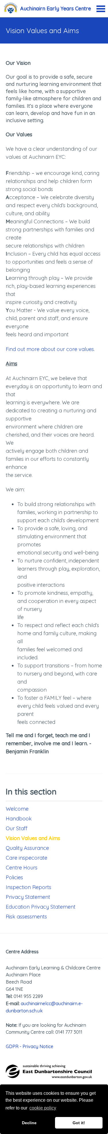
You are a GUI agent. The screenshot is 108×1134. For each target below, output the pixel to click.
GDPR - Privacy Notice (29, 1046)
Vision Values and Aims (33, 838)
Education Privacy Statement (40, 906)
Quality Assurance (27, 848)
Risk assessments (26, 916)
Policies (14, 877)
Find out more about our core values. (50, 349)
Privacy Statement (28, 897)
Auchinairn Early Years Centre (55, 8)
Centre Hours (21, 867)
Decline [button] (29, 1122)
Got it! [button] (79, 1122)
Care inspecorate (26, 857)
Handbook (19, 818)
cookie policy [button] (42, 1107)
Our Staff (16, 828)
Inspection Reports (28, 887)
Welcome (17, 808)
